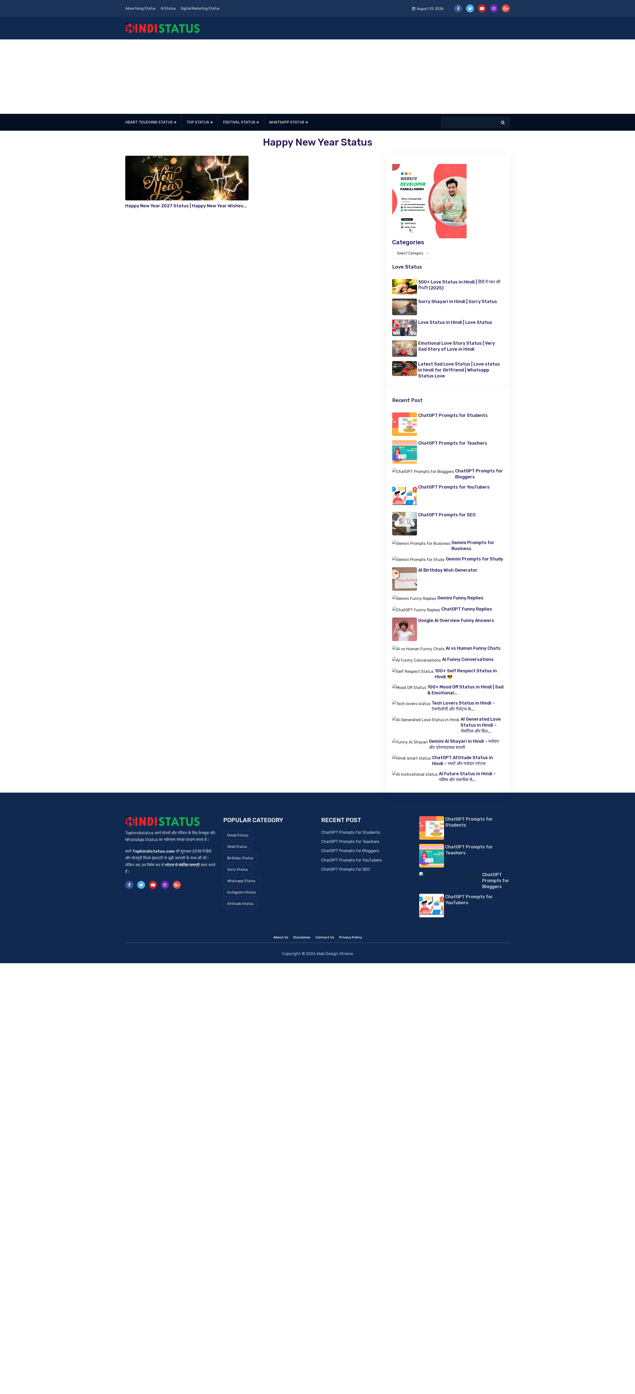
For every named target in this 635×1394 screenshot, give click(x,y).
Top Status (198, 122)
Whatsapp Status (286, 122)
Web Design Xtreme (335, 953)
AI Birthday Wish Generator (447, 570)
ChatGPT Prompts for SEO (447, 515)
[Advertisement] (317, 76)
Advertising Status (140, 8)
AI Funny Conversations (468, 659)
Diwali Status (238, 835)
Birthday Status (240, 858)
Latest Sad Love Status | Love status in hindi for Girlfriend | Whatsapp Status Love (459, 370)
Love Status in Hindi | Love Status (455, 322)
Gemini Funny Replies (460, 598)
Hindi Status (237, 847)
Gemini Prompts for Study (474, 559)
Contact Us (325, 937)
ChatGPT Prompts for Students (453, 415)
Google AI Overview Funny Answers (456, 620)
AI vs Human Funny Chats (473, 648)
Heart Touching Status (149, 122)
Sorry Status (237, 869)
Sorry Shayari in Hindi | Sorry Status (457, 301)
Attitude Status (240, 904)
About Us (280, 937)
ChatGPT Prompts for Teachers (452, 443)
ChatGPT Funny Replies (466, 609)
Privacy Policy (350, 937)
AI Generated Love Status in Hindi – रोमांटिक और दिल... (481, 725)
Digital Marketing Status (200, 8)
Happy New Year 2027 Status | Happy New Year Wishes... (186, 206)
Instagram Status (241, 892)
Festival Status (239, 122)
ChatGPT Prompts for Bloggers (350, 850)
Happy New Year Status (317, 142)
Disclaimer (302, 937)
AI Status (168, 8)
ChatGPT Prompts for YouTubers (454, 487)
